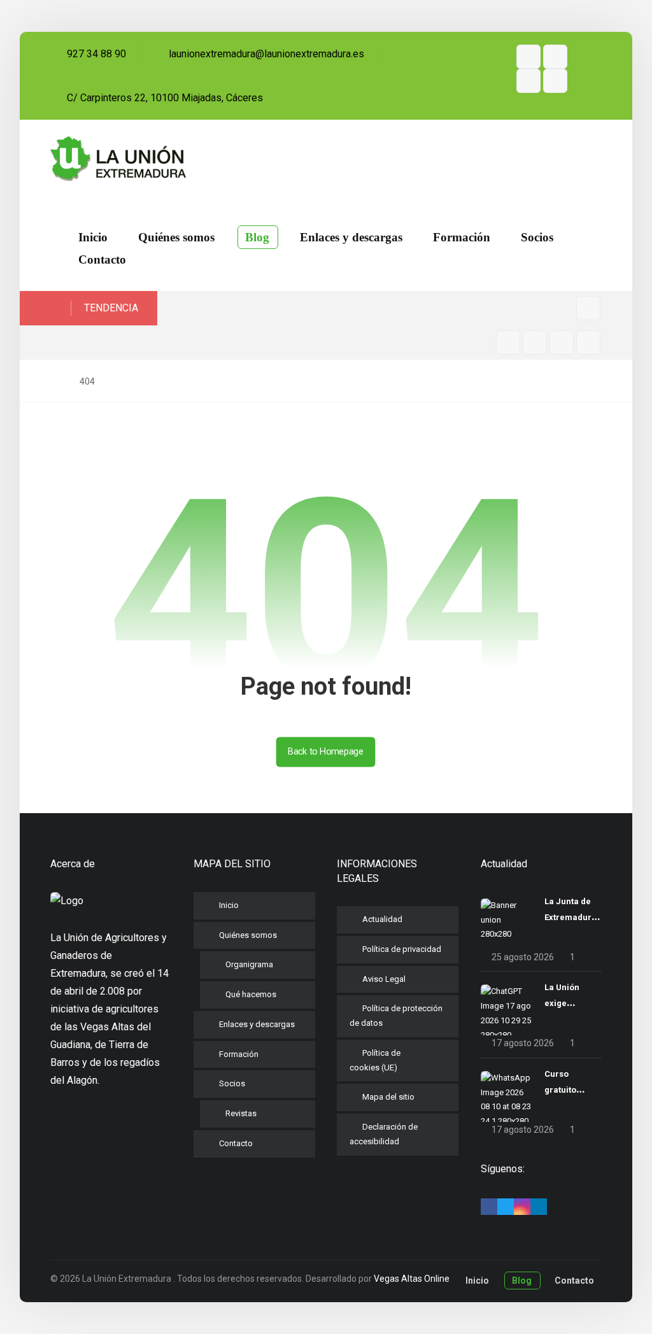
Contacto (236, 1143)
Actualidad (382, 919)
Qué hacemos (250, 994)
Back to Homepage (326, 751)
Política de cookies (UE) (375, 1060)
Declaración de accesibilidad (384, 1134)
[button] (528, 57)
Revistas (241, 1113)
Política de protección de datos (396, 1016)
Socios (232, 1083)
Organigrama (249, 964)
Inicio (229, 905)
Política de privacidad (401, 949)
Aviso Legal (384, 979)
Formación (239, 1054)
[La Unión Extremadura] (118, 159)
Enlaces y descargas (257, 1024)
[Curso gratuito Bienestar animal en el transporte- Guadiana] (506, 1096)
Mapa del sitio (388, 1097)
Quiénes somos (248, 935)
